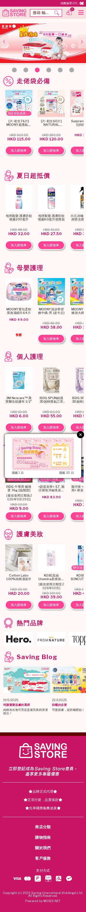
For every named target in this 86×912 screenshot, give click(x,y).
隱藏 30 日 (66, 473)
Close (80, 434)
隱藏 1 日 (18, 473)
